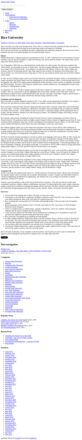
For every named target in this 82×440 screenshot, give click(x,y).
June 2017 (8, 388)
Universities (60, 43)
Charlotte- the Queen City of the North (14, 320)
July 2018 (8, 365)
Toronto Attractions (11, 302)
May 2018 (8, 369)
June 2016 (8, 411)
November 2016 (10, 402)
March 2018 (9, 373)
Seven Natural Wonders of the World (17, 298)
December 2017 (10, 379)
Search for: (4, 253)
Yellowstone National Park (10, 322)
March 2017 (9, 394)
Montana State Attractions (14, 282)
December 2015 (10, 423)
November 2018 (10, 357)
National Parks (14, 26)
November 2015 (10, 425)
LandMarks (9, 275)
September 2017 (10, 384)
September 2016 (10, 406)
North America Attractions (14, 294)
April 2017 (8, 392)
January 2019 (9, 355)
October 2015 (9, 427)
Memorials (8, 279)
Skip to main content (8, 2)
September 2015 (10, 429)
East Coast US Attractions (18, 17)
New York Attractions (12, 290)
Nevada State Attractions (13, 288)
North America (10, 15)
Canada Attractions (11, 267)
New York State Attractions (14, 292)
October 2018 (9, 359)
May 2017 (8, 390)
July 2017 (8, 386)
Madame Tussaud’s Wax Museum (12, 325)
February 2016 (10, 419)
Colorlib (17, 438)
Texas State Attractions (33, 43)
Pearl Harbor (9, 343)
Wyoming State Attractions (14, 311)
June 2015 (8, 434)
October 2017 (9, 382)
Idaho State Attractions (12, 271)
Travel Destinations (48, 43)
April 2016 (8, 415)
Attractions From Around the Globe (13, 5)
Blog (6, 32)
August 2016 (9, 407)
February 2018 (10, 375)
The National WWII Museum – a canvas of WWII (22, 341)
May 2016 (8, 413)
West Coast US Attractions (18, 19)
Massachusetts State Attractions (15, 277)
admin (23, 43)
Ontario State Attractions (13, 296)
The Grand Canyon (7, 324)
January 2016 (9, 421)
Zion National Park (11, 339)
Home (7, 13)
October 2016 (9, 404)
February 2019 (10, 354)
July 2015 (8, 432)
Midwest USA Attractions (14, 281)
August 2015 (9, 431)
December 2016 (10, 400)
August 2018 (9, 363)
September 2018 (10, 361)
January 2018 (9, 377)
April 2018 (8, 371)
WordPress (33, 438)
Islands (11, 23)
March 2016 (9, 417)
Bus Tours (8, 30)
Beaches (8, 263)
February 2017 (10, 396)
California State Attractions (14, 265)
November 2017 (10, 380)
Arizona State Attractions (13, 261)
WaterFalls (13, 28)
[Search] (30, 253)
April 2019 (8, 352)
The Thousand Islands (8, 327)
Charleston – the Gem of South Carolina (18, 338)
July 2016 (8, 409)
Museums (12, 24)
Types (7, 21)
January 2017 (9, 398)
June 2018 (8, 367)
